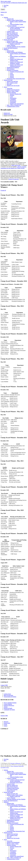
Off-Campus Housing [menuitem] (12, 37)
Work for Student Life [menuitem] (12, 32)
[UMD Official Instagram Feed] (12, 738)
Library (5, 725)
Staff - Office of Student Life (14, 857)
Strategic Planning (11, 845)
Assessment (13, 855)
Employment (7, 723)
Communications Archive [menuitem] (13, 106)
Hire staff (9, 836)
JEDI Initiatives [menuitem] (10, 69)
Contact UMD (4, 685)
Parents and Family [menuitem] (8, 39)
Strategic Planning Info (15, 846)
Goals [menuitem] (11, 96)
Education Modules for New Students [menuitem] (16, 46)
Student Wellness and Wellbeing (15, 804)
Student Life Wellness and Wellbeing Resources (16, 818)
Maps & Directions (8, 695)
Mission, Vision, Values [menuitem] (12, 91)
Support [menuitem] (12, 76)
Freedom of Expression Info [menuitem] (17, 71)
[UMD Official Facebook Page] (12, 734)
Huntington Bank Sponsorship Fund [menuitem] (16, 78)
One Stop (6, 5)
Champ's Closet (11, 784)
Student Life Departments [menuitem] (13, 89)
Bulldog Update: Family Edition (15, 795)
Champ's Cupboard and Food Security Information (17, 780)
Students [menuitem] (6, 17)
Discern (12, 829)
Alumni (5, 707)
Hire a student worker (12, 835)
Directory (6, 721)
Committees (13, 852)
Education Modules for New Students (16, 799)
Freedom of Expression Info (17, 824)
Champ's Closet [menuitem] (11, 31)
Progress (12, 848)
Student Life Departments (13, 842)
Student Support (11, 791)
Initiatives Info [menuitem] (10, 50)
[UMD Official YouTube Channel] (12, 743)
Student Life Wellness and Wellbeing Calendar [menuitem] (16, 62)
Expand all (3, 190)
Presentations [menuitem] (13, 98)
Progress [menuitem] (12, 95)
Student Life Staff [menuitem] (8, 80)
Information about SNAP (16, 782)
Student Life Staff (8, 114)
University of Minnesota (15, 763)
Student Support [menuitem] (11, 38)
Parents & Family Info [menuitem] (12, 41)
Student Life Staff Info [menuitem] (12, 81)
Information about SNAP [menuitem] (16, 30)
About (5, 839)
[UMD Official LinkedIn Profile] (12, 747)
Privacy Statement (14, 766)
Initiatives (6, 802)
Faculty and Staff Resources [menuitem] (11, 48)
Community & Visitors (9, 709)
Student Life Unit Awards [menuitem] (13, 85)
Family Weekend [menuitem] (11, 45)
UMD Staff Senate (15, 165)
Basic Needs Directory (12, 786)
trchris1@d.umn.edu (14, 179)
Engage (12, 827)
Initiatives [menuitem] (6, 49)
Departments (13, 853)
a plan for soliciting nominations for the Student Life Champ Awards (13, 167)
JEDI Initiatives (10, 821)
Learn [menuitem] (11, 73)
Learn (11, 825)
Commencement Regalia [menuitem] (13, 35)
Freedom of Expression (12, 823)
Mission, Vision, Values (12, 843)
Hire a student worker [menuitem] (12, 82)
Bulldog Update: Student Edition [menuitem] (15, 20)
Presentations (13, 850)
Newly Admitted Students (10, 702)
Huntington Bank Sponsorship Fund (16, 831)
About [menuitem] (5, 87)
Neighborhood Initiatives (13, 820)
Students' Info (10, 771)
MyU (5, 6)
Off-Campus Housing (12, 789)
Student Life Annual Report (17, 856)
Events (5, 724)
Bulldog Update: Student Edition (15, 772)
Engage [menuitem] (12, 74)
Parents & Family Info (12, 793)
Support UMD (4, 715)
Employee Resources (9, 705)
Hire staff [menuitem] (9, 84)
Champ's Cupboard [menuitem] (11, 25)
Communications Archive (13, 859)
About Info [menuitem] (9, 88)
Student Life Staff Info (12, 834)
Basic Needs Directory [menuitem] (12, 34)
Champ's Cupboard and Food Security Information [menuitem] (17, 28)
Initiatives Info (10, 803)
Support (12, 828)
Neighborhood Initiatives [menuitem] (13, 67)
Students (6, 770)
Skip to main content (6, 1)
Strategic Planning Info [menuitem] (15, 94)
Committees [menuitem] (13, 99)
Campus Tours (7, 694)
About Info (9, 841)
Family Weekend (11, 797)
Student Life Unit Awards (13, 838)
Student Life (4, 12)
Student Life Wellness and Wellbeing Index (16, 812)
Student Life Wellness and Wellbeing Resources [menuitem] (16, 65)
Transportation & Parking (10, 696)
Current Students (8, 704)
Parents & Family (8, 708)
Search (2, 9)
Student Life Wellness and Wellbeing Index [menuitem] (16, 59)
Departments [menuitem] (13, 101)
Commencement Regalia (13, 788)
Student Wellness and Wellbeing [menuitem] (15, 52)
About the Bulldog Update (16, 777)
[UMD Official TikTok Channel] (12, 751)
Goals (11, 849)
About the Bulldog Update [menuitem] (16, 24)
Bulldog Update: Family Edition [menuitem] (15, 42)
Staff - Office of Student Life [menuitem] (14, 105)
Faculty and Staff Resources (11, 800)
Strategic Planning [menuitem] (11, 92)
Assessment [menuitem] (13, 102)
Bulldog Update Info (15, 796)
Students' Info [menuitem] (10, 18)
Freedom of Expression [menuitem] (12, 70)
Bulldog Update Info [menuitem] (15, 44)
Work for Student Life (12, 785)
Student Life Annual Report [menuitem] (17, 103)
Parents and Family (8, 792)
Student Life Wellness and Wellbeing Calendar (16, 815)
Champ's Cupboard (11, 778)
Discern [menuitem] (12, 77)
